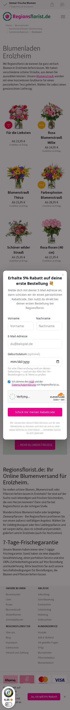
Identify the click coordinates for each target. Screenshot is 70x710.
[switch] (8, 704)
